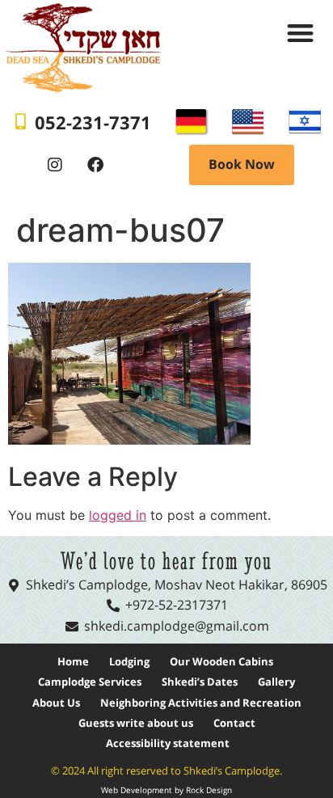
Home (73, 661)
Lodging (129, 661)
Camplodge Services (89, 681)
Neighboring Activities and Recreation (200, 702)
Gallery (276, 681)
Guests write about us (135, 723)
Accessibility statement (168, 743)
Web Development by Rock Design (166, 790)
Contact (234, 723)
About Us (56, 702)
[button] (300, 32)
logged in (117, 515)
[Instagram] (55, 165)
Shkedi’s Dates (200, 681)
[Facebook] (95, 165)
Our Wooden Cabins (221, 661)
